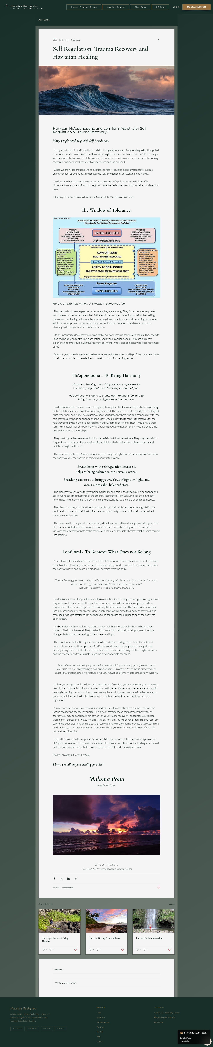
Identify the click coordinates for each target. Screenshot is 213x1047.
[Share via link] (75, 878)
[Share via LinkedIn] (68, 878)
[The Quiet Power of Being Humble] (59, 921)
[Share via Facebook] (54, 878)
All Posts (44, 20)
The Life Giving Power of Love (104, 938)
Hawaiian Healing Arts (25, 5)
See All (172, 904)
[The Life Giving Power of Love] (107, 921)
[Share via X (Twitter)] (61, 878)
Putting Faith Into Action (149, 938)
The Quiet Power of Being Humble (55, 939)
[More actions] (158, 40)
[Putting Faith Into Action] (153, 921)
